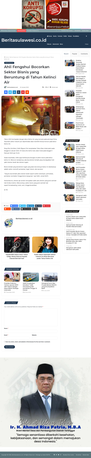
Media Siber (85, 30)
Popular (74, 54)
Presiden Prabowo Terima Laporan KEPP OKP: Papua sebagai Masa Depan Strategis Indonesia (11, 286)
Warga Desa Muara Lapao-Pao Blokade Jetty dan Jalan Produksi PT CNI (81, 186)
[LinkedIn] (14, 92)
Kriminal (60, 36)
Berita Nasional (14, 57)
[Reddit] (27, 92)
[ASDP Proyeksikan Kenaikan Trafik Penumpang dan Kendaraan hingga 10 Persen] (31, 277)
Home (50, 36)
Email (6, 335)
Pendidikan (76, 36)
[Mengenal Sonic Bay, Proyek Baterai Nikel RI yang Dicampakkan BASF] (50, 277)
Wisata (70, 36)
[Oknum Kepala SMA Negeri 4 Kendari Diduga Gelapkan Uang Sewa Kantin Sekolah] (70, 79)
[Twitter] (10, 92)
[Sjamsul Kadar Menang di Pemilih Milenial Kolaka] (70, 159)
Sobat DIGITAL (46, 454)
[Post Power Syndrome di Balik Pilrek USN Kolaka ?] (70, 125)
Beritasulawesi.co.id (12, 87)
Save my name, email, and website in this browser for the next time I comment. (28, 341)
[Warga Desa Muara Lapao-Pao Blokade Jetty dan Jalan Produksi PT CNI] (70, 185)
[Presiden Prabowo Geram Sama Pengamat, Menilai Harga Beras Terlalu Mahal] (70, 93)
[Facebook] (6, 92)
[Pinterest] (23, 92)
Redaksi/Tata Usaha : (67, 30)
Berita (55, 36)
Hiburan (49, 44)
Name (6, 328)
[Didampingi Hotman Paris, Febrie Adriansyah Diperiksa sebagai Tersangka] (70, 109)
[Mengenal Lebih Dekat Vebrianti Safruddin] (70, 198)
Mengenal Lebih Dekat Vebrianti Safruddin (81, 197)
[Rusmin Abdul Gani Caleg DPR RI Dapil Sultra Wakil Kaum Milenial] (70, 147)
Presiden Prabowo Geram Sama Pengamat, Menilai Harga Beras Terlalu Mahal (48, 30)
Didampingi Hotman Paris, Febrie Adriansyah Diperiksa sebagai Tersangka (80, 112)
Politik (65, 36)
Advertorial (56, 44)
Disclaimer (77, 30)
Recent (66, 54)
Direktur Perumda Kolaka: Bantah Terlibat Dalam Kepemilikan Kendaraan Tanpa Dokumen (81, 66)
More (61, 44)
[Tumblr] (18, 92)
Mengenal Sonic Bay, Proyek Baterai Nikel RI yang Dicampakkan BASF (49, 285)
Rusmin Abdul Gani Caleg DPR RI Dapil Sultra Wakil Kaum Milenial (81, 148)
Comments (84, 54)
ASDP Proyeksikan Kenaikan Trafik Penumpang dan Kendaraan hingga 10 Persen (30, 286)
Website (34, 335)
